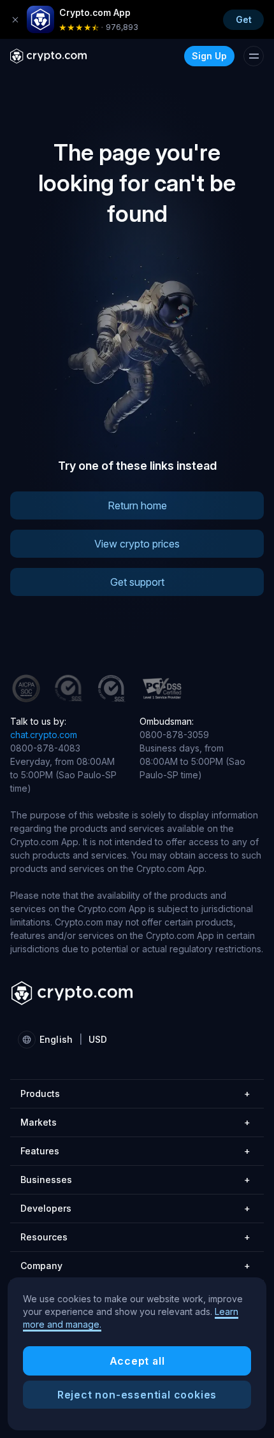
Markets (135, 1122)
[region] (137, 1353)
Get (244, 19)
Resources (135, 1236)
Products (135, 1093)
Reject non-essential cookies (137, 1394)
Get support (137, 582)
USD (98, 1039)
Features (135, 1150)
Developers (135, 1208)
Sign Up (209, 55)
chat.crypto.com (43, 734)
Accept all (137, 1360)
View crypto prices (137, 543)
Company (135, 1265)
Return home (137, 505)
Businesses (135, 1179)
